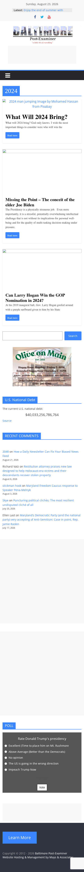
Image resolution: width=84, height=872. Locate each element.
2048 (6, 451)
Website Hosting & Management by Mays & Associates (38, 857)
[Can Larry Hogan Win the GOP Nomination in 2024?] (42, 251)
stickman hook (12, 485)
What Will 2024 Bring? (36, 116)
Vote (42, 787)
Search (72, 336)
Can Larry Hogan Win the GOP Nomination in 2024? (35, 297)
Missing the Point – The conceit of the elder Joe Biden (40, 202)
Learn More (19, 837)
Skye (5, 500)
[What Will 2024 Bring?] (42, 101)
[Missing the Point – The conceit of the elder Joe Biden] (42, 151)
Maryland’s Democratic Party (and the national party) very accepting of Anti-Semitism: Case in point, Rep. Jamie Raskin (41, 519)
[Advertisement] (42, 55)
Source (7, 420)
